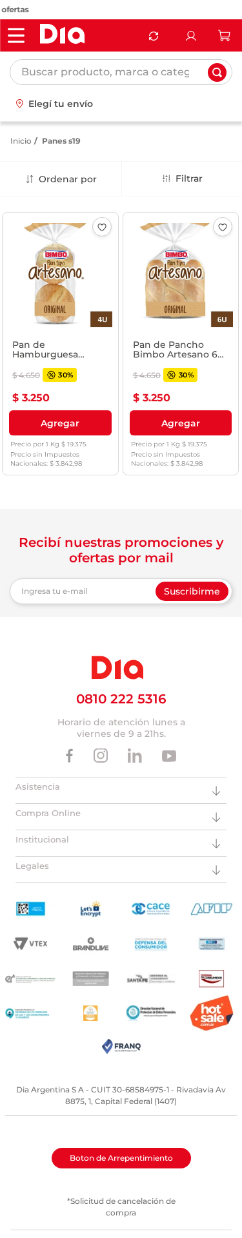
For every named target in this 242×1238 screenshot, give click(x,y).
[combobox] (121, 72)
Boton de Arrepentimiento (121, 1158)
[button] (60, 423)
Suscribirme (192, 591)
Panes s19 (61, 141)
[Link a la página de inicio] (21, 141)
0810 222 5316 (121, 699)
